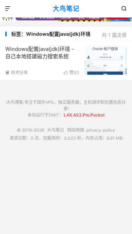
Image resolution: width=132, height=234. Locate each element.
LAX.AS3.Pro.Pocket (84, 115)
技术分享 (16, 72)
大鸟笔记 (66, 8)
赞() (71, 72)
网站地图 (75, 130)
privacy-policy (100, 130)
